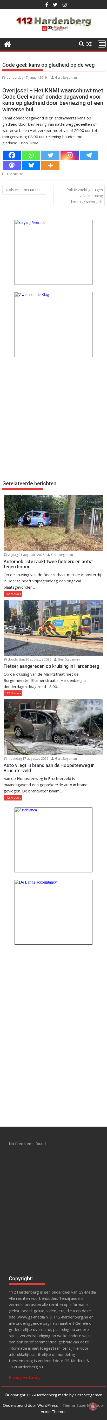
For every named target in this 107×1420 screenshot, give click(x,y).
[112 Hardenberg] (7, 43)
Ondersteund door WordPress (30, 1405)
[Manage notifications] (93, 1406)
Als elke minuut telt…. (26, 189)
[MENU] (102, 44)
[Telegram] (89, 155)
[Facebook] (12, 155)
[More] (50, 165)
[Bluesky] (31, 165)
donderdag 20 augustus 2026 (29, 659)
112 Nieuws (14, 174)
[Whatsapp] (31, 155)
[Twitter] (50, 155)
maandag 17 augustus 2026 (27, 758)
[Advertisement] (53, 418)
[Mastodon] (12, 165)
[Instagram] (70, 155)
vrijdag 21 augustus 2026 (25, 555)
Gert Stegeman (66, 77)
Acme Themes (53, 1411)
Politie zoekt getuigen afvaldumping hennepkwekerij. (84, 195)
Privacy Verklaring (25, 1377)
